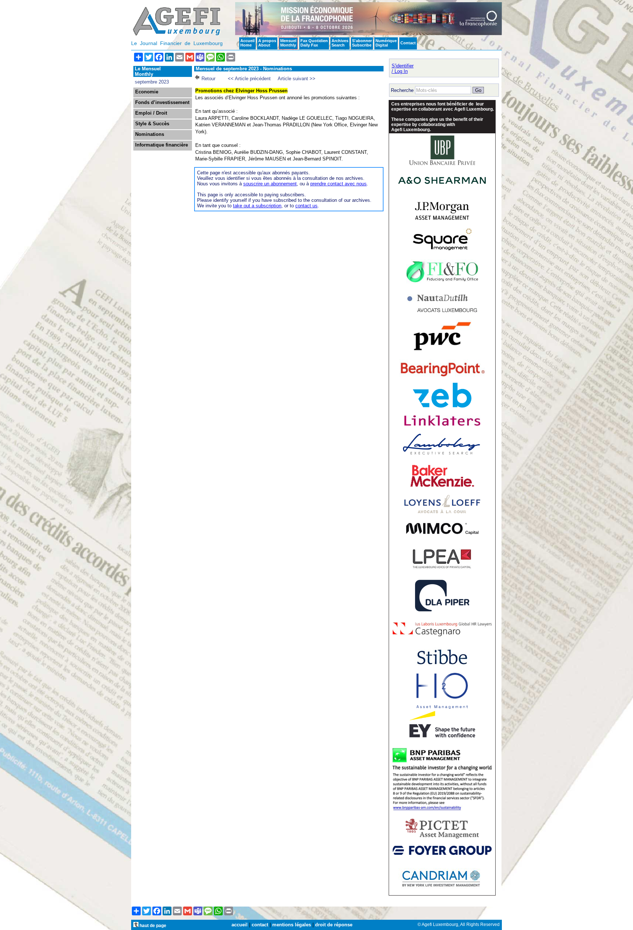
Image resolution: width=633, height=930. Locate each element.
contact (260, 924)
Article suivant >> (296, 78)
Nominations (149, 134)
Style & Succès (152, 123)
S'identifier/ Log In (403, 68)
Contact (408, 43)
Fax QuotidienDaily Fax (314, 42)
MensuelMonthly (288, 42)
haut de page (152, 925)
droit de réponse (333, 924)
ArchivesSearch (340, 42)
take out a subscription (257, 205)
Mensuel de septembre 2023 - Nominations (244, 68)
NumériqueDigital (386, 42)
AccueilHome (247, 42)
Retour (208, 78)
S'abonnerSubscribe (362, 42)
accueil (240, 924)
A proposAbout (267, 42)
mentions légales (291, 924)
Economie (146, 92)
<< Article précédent (249, 78)
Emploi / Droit (151, 113)
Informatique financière (161, 145)
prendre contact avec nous (338, 183)
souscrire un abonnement (270, 183)
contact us (306, 205)
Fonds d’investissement (162, 102)
